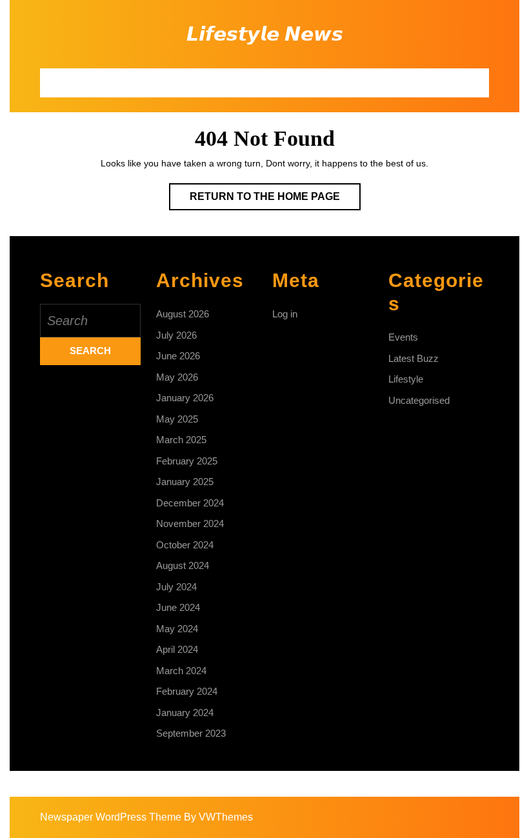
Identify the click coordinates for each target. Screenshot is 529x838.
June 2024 (178, 607)
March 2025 (181, 439)
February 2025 (186, 460)
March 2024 (181, 670)
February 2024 (186, 691)
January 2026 (185, 397)
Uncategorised (419, 400)
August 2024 (182, 565)
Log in (284, 313)
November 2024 (190, 523)
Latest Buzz (413, 358)
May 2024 (177, 628)
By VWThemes (218, 817)
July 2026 (176, 335)
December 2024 (190, 502)
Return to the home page (275, 200)
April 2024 (177, 649)
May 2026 (177, 377)
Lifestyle (405, 379)
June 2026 (178, 355)
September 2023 (191, 733)
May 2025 (177, 419)
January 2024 (185, 712)
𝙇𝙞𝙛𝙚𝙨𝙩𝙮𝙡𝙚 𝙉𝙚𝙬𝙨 (264, 34)
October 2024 (185, 544)
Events (403, 337)
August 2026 (182, 313)
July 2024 (176, 586)
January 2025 (185, 481)
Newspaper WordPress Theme (110, 817)
